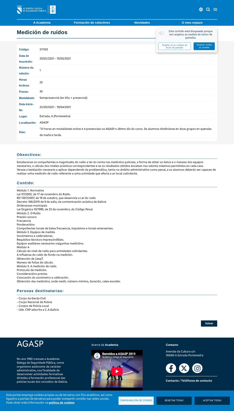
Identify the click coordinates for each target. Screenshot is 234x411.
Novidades (142, 22)
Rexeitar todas (174, 401)
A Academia (42, 22)
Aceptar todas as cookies (204, 46)
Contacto (172, 380)
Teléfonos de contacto (196, 380)
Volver (209, 323)
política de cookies (61, 402)
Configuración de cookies (136, 401)
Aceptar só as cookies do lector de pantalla (174, 46)
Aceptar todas (212, 401)
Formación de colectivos (92, 22)
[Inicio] (36, 9)
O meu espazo (192, 22)
